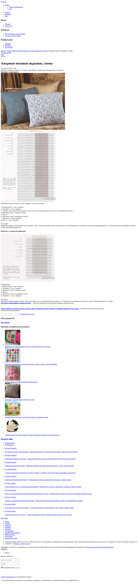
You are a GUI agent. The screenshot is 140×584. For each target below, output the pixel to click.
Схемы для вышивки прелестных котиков (19, 501)
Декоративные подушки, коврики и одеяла (33, 51)
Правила (8, 45)
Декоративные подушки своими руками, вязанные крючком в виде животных (32, 435)
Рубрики (8, 14)
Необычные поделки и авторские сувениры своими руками (50, 480)
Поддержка (9, 47)
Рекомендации (10, 534)
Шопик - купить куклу (22, 544)
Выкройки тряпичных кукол (15, 466)
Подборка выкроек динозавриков (16, 452)
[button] (7, 5)
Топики (7, 12)
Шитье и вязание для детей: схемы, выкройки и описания (55, 473)
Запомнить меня (9, 567)
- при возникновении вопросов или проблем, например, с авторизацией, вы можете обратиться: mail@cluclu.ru (40, 580)
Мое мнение (5, 322)
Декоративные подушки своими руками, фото (21, 382)
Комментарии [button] (10, 443)
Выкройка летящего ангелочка (15, 459)
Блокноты (8, 26)
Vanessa (13, 490)
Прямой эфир (7, 439)
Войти (7, 522)
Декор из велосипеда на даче (15, 515)
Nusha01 (13, 448)
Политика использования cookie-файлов (99, 547)
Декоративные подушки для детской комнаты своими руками (26, 417)
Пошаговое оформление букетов (16, 480)
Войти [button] (7, 553)
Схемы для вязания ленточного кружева (19, 473)
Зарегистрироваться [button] (16, 7)
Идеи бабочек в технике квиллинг (17, 508)
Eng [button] (10, 9)
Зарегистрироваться (8, 577)
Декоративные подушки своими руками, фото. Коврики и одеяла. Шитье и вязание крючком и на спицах (40, 309)
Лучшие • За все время (13, 36)
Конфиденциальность (12, 533)
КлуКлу (3, 2)
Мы (6, 16)
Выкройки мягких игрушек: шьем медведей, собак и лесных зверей (53, 452)
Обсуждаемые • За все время (15, 34)
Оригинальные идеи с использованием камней (21, 487)
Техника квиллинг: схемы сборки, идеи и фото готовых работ (52, 508)
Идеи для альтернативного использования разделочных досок (26, 494)
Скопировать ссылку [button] (27, 314)
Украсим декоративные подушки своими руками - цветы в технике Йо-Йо (31, 364)
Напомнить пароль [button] (24, 577)
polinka (13, 483)
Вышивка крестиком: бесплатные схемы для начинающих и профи (59, 501)
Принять (4, 549)
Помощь (8, 43)
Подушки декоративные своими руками (16, 303)
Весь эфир (4, 518)
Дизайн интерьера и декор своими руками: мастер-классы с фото (49, 515)
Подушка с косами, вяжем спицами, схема (19, 399)
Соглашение (9, 531)
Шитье (15, 51)
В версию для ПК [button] (11, 538)
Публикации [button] (9, 445)
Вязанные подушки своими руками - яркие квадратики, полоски (27, 346)
